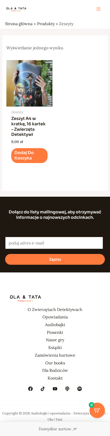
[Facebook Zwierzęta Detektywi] (30, 388)
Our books (55, 362)
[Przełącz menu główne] (98, 9)
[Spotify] (79, 388)
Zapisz (55, 259)
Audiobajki (55, 324)
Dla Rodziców (55, 370)
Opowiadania (55, 316)
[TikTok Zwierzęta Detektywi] (42, 388)
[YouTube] (55, 388)
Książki (55, 347)
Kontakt (55, 378)
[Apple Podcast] (67, 388)
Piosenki (55, 332)
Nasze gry (55, 339)
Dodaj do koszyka (24, 155)
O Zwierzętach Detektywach (55, 309)
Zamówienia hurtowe (55, 355)
